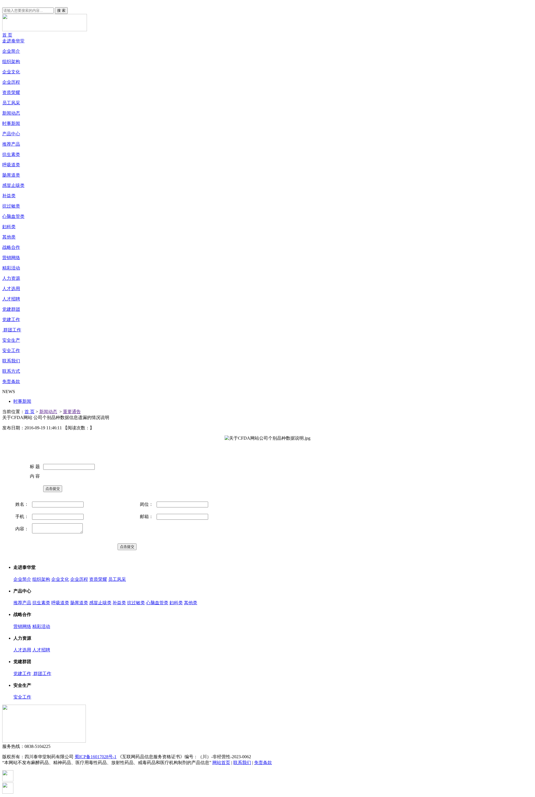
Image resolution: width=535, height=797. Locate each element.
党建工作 (11, 319)
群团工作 (11, 330)
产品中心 (11, 133)
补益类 (9, 195)
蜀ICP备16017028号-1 (95, 756)
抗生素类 (11, 154)
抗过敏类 (11, 206)
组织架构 (11, 61)
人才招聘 (11, 299)
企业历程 (11, 82)
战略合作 (11, 247)
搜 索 (61, 10)
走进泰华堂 (13, 40)
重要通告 (72, 411)
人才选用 (11, 288)
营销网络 (11, 257)
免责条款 (11, 381)
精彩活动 (11, 268)
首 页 (7, 35)
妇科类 (9, 226)
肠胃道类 (11, 175)
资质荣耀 (11, 92)
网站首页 (221, 762)
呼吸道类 (11, 164)
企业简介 (11, 51)
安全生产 (11, 340)
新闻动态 (11, 113)
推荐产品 (11, 144)
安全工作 (11, 350)
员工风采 (11, 102)
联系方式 (11, 371)
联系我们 (11, 360)
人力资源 (11, 278)
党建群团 (11, 309)
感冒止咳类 (13, 185)
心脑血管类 (13, 216)
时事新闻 (11, 123)
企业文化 (11, 71)
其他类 (9, 237)
